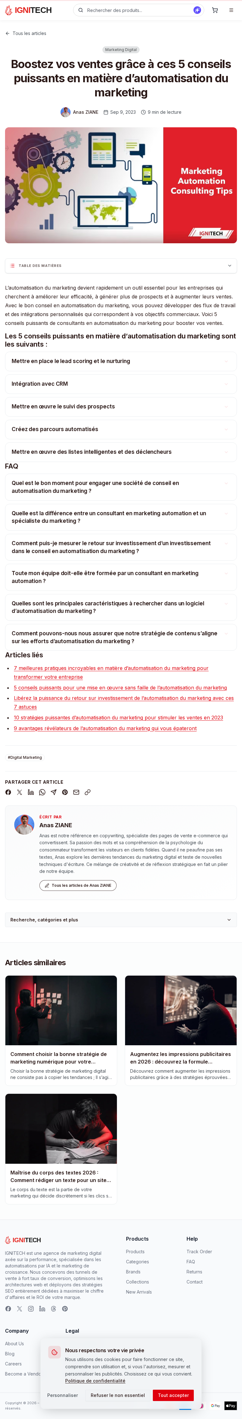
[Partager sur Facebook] (8, 792)
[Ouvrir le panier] (215, 10)
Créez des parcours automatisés (55, 429)
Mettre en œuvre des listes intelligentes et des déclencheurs (92, 452)
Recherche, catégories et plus (44, 919)
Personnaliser (62, 1395)
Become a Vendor (24, 1373)
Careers (13, 1363)
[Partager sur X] (19, 792)
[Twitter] (19, 1309)
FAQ (191, 1261)
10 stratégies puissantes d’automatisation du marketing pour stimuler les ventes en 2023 (118, 717)
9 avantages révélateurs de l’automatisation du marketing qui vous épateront (105, 728)
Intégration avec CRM (40, 384)
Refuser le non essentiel (118, 1395)
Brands (133, 1271)
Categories (137, 1261)
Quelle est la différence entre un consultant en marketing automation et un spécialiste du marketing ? (109, 517)
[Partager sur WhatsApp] (42, 792)
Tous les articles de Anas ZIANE (81, 885)
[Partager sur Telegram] (53, 792)
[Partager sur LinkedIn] (31, 792)
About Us (14, 1343)
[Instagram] (31, 1309)
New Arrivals (139, 1292)
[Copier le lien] (87, 792)
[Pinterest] (65, 1309)
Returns (194, 1271)
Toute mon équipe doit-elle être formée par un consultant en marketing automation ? (105, 577)
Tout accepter (173, 1395)
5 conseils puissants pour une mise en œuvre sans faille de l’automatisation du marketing (120, 687)
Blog (9, 1353)
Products (135, 1251)
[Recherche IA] (197, 10)
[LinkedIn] (42, 1309)
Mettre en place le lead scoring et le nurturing (71, 361)
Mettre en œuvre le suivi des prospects (63, 406)
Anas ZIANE (55, 825)
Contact (195, 1281)
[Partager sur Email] (76, 792)
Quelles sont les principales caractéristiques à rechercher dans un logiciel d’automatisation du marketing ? (108, 607)
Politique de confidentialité (95, 1380)
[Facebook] (8, 1309)
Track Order (199, 1251)
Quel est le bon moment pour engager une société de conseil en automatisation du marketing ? (95, 487)
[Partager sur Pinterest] (65, 792)
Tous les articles (29, 33)
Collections (137, 1281)
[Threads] (53, 1309)
